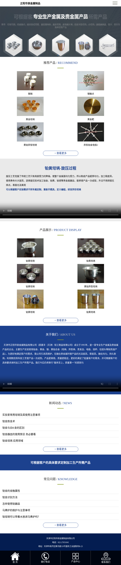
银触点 (90, 94)
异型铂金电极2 (91, 145)
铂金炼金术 (8, 421)
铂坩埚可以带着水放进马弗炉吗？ (21, 516)
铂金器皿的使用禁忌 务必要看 (19, 434)
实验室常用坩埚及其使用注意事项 (21, 414)
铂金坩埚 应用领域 (12, 440)
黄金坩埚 (30, 119)
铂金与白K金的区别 (13, 427)
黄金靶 (90, 119)
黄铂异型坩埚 (30, 145)
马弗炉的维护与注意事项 (16, 510)
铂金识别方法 (9, 497)
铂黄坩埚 (30, 261)
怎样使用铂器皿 (11, 503)
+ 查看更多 (61, 153)
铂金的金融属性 (11, 490)
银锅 (30, 94)
